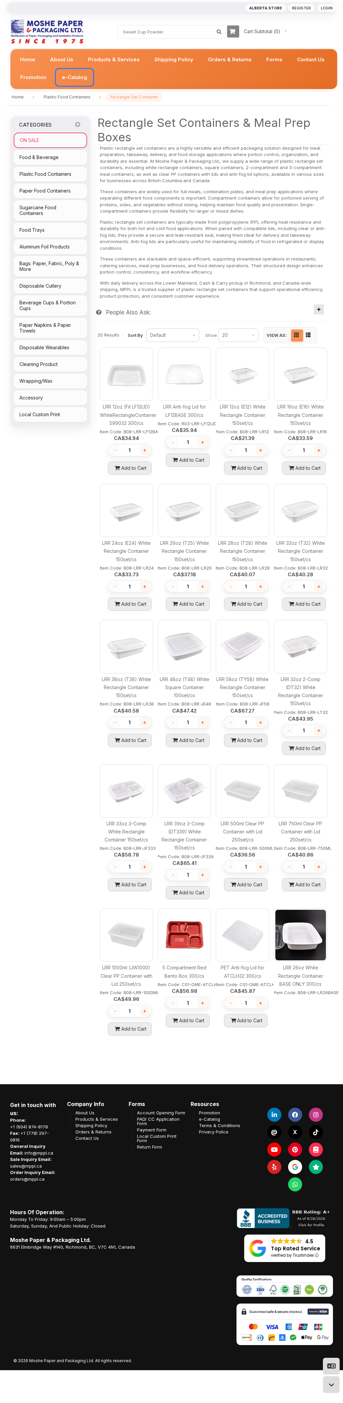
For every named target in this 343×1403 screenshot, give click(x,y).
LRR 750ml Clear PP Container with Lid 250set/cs (300, 832)
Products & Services (96, 1119)
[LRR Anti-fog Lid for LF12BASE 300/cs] (184, 374)
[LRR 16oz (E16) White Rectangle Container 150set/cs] (300, 374)
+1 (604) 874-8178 (29, 1126)
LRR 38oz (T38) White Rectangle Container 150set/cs (126, 687)
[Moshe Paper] (47, 32)
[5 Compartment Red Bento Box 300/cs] (184, 935)
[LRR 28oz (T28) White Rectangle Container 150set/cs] (242, 510)
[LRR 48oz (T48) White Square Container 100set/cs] (184, 646)
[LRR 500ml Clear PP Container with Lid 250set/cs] (242, 790)
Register (301, 8)
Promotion (209, 1112)
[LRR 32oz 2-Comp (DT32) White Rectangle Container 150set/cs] (300, 646)
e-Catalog (209, 1119)
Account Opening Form (161, 1112)
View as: (277, 335)
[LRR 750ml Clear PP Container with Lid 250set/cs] (300, 790)
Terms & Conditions (219, 1125)
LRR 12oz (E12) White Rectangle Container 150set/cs (243, 415)
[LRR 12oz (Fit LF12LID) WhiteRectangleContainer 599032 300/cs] (126, 374)
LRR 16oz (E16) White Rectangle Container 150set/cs (300, 415)
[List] (309, 335)
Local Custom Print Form (157, 1138)
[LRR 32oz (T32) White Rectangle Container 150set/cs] (300, 510)
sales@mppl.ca (26, 1165)
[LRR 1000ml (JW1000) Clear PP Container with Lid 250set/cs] (126, 935)
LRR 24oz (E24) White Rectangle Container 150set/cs (126, 551)
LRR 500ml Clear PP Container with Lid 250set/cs (242, 832)
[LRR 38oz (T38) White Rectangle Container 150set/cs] (126, 646)
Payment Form (151, 1129)
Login (327, 8)
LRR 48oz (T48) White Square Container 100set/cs (184, 687)
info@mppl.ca (38, 1152)
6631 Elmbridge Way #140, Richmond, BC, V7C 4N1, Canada (72, 1246)
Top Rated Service (295, 1248)
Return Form (149, 1146)
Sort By (135, 335)
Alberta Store (265, 8)
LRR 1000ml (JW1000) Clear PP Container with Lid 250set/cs (126, 976)
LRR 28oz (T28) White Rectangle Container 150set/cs (242, 551)
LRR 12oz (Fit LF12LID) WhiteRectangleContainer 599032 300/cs (128, 415)
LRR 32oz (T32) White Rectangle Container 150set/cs (300, 551)
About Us (84, 1112)
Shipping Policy (91, 1125)
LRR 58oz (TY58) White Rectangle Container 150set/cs (242, 687)
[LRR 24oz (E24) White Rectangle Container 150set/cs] (126, 510)
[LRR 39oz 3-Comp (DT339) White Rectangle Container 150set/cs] (184, 790)
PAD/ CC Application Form (158, 1121)
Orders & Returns (93, 1131)
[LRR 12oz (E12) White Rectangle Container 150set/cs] (242, 374)
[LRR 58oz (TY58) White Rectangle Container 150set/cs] (242, 646)
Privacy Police (213, 1131)
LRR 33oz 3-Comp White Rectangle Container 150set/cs (126, 832)
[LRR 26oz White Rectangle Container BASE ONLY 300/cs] (300, 935)
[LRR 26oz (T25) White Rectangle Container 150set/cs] (184, 510)
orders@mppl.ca (27, 1178)
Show (211, 335)
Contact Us (87, 1138)
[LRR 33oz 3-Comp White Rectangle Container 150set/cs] (126, 790)
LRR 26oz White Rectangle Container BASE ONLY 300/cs (300, 976)
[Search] (219, 31)
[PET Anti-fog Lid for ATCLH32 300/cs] (242, 935)
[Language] (331, 1366)
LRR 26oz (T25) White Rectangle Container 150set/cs (184, 551)
